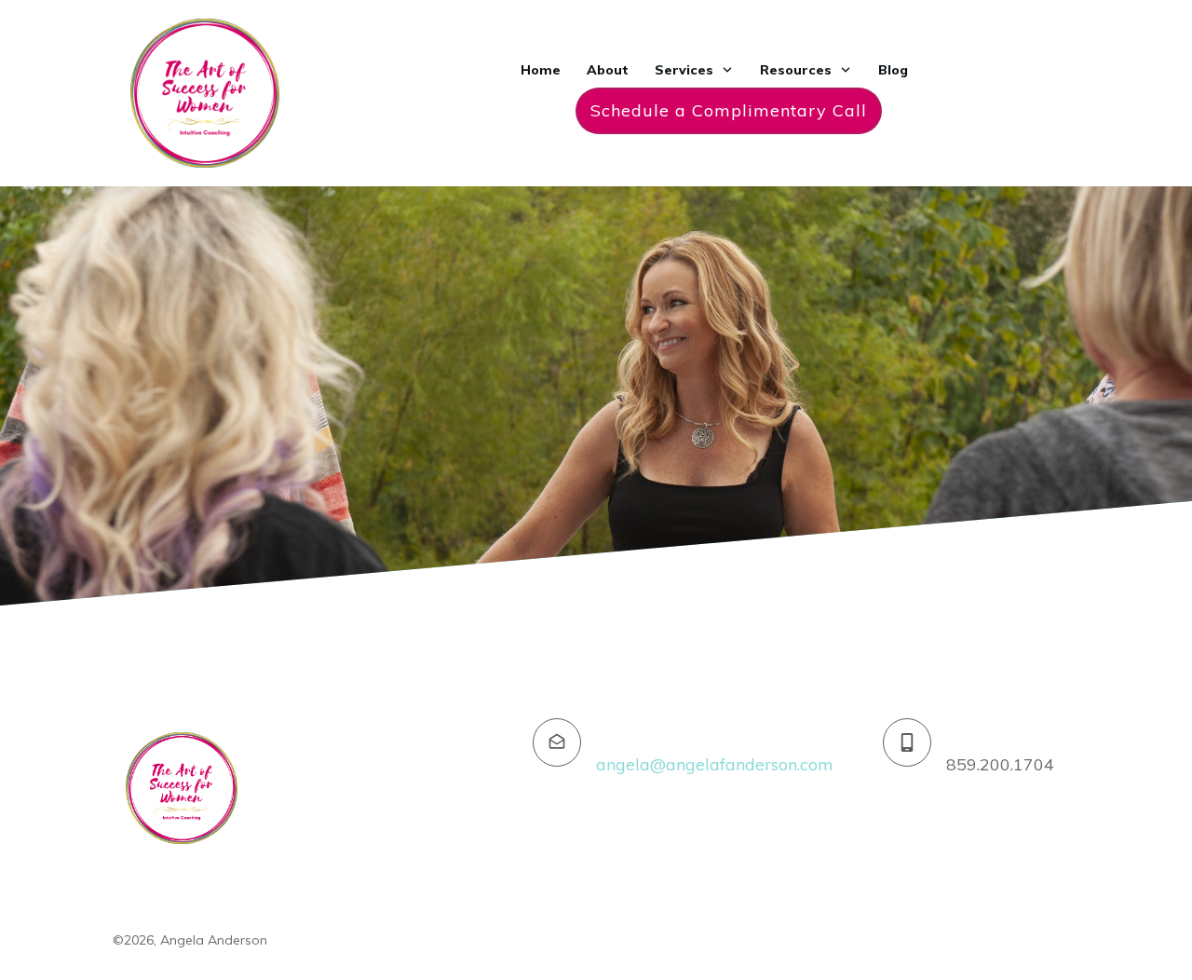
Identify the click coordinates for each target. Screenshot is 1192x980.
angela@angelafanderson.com (714, 764)
